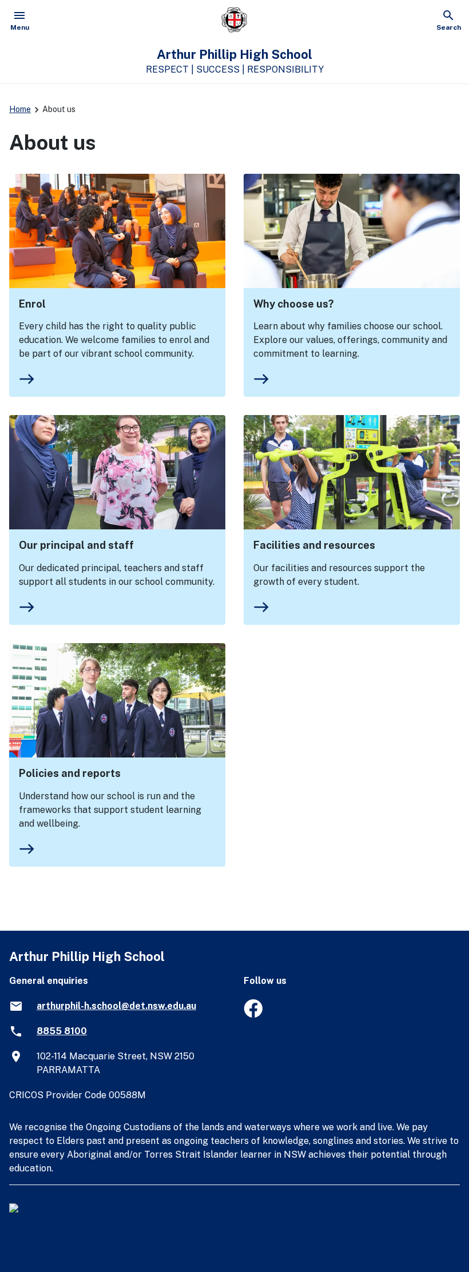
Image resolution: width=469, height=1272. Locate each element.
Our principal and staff (76, 545)
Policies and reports (70, 773)
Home (20, 109)
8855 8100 (62, 1031)
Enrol (32, 304)
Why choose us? (293, 304)
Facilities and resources (314, 545)
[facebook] (253, 1014)
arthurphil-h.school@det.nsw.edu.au (116, 1005)
